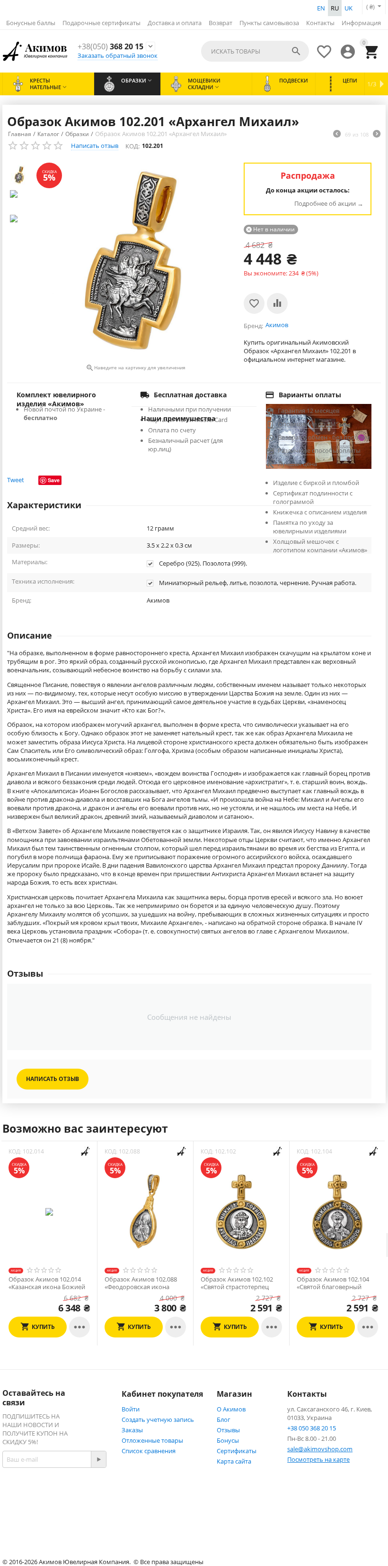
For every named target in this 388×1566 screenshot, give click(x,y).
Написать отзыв (94, 145)
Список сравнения (149, 1451)
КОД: (132, 146)
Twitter (35, 1529)
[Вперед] (376, 134)
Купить (43, 1327)
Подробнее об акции (325, 203)
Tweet (15, 480)
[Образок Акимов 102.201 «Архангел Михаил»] (135, 262)
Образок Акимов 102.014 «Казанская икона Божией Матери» (47, 1287)
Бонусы (228, 1440)
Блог (223, 1419)
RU (335, 8)
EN (321, 8)
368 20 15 (110, 47)
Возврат (220, 22)
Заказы (132, 1430)
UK (348, 8)
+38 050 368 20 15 (311, 1428)
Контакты (320, 22)
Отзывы (228, 1430)
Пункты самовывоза (269, 22)
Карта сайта (234, 1461)
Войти (131, 1409)
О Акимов (231, 1409)
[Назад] (337, 134)
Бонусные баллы (30, 22)
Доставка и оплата (175, 22)
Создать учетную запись (158, 1419)
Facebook (39, 1511)
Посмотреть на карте (318, 1459)
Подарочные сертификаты (101, 22)
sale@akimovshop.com (320, 1449)
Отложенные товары (152, 1440)
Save (54, 480)
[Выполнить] (98, 1459)
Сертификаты (236, 1451)
